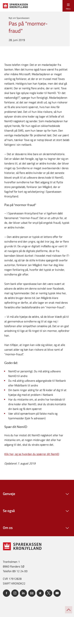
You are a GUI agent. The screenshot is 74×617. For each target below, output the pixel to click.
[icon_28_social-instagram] (14, 593)
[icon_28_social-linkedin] (23, 593)
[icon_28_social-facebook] (6, 593)
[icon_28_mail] (31, 593)
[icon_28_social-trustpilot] (40, 593)
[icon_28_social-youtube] (57, 593)
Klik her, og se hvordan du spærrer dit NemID (31, 454)
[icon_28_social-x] (48, 593)
